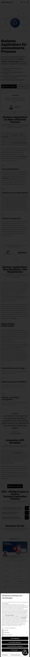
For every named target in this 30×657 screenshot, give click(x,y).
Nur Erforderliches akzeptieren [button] (15, 646)
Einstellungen (5, 655)
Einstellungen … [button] (15, 650)
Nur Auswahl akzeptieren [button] (15, 642)
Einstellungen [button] (24, 617)
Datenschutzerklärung (9, 615)
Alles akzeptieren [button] (15, 638)
